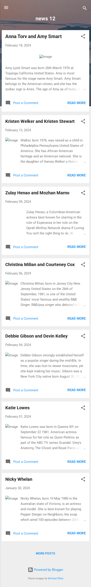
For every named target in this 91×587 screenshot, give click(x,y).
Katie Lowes (17, 407)
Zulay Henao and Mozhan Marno (37, 192)
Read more (76, 103)
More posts (45, 553)
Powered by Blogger (48, 570)
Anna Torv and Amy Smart (33, 36)
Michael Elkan (55, 578)
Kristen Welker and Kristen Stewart (40, 121)
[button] (83, 37)
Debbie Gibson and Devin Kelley (36, 336)
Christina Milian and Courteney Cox (40, 264)
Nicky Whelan (18, 479)
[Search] (84, 9)
